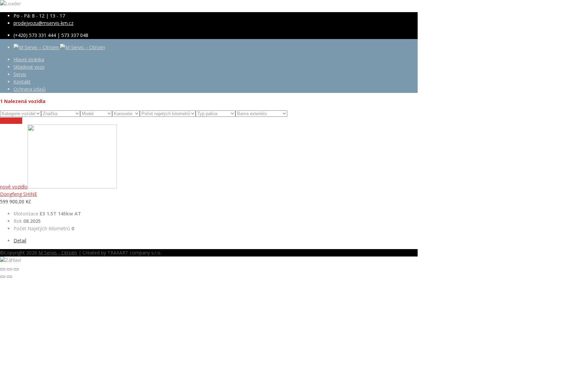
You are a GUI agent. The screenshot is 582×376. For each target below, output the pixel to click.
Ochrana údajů (29, 89)
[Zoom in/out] (16, 269)
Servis (19, 74)
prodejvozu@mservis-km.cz (43, 23)
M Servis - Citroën (57, 252)
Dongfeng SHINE (18, 194)
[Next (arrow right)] (9, 277)
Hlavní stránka (28, 59)
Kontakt (22, 81)
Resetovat (11, 120)
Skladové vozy (28, 67)
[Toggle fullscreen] (9, 269)
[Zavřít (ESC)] (2, 269)
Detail (19, 240)
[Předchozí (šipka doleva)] (2, 277)
